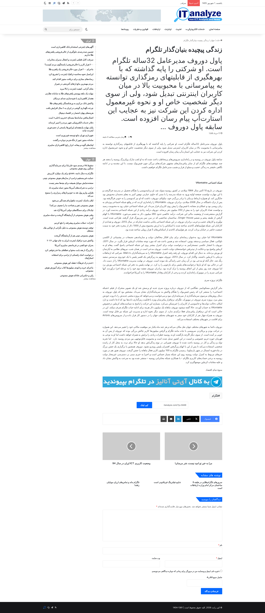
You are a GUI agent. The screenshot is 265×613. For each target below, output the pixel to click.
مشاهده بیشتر (90, 148)
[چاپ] (164, 419)
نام (220, 545)
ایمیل (219, 558)
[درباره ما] (54, 3)
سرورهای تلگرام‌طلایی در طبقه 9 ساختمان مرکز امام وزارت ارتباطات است (206, 485)
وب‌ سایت (156, 558)
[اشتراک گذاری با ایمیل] (171, 419)
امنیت (178, 29)
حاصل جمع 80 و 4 (214, 577)
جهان (212, 40)
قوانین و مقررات (140, 29)
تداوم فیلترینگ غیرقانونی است (167, 482)
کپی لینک (144, 405)
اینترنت (168, 29)
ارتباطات (156, 29)
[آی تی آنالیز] (198, 15)
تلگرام (215, 395)
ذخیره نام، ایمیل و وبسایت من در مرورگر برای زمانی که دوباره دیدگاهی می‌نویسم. (186, 571)
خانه (218, 40)
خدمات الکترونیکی (196, 29)
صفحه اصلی (214, 29)
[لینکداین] (178, 419)
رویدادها (125, 29)
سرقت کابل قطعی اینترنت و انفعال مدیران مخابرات (164, 3)
